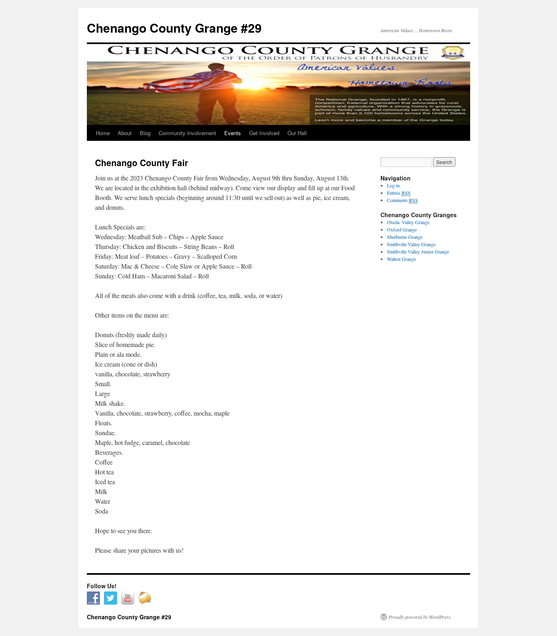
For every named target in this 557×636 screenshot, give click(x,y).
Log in (393, 185)
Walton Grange (401, 259)
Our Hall (297, 133)
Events (232, 133)
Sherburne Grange (404, 236)
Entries (399, 192)
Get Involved (264, 133)
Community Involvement (187, 133)
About (125, 133)
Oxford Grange (402, 229)
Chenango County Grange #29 (174, 27)
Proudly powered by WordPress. (420, 617)
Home (103, 133)
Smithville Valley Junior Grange (418, 251)
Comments (402, 200)
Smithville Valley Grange (411, 244)
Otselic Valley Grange (408, 222)
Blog (145, 133)
